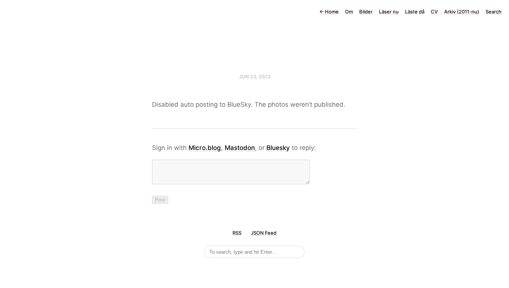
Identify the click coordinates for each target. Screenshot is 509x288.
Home (329, 12)
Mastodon (240, 147)
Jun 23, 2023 (255, 76)
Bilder (366, 12)
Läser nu (389, 12)
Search (494, 12)
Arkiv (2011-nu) (461, 12)
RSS (237, 233)
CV (434, 12)
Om (349, 12)
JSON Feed (263, 233)
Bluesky (278, 147)
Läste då (414, 12)
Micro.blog (205, 147)
